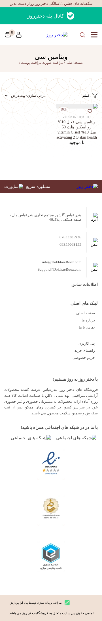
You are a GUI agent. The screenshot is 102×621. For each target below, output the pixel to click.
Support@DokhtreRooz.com (59, 269)
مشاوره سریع (38, 186)
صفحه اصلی (85, 313)
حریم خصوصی (84, 357)
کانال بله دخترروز (45, 16)
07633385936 (70, 237)
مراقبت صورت (52, 63)
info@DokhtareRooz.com (61, 262)
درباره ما (88, 320)
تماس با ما (87, 327)
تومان (8, 35)
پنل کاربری (86, 343)
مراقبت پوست (31, 63)
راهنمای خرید (85, 350)
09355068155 (70, 244)
